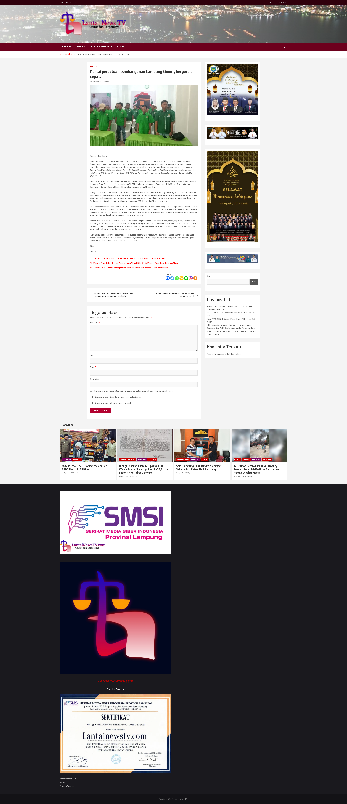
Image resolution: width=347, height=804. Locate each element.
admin (106, 81)
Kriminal (131, 459)
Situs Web (94, 379)
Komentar (95, 322)
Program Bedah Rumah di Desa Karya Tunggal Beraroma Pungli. (174, 294)
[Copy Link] (181, 278)
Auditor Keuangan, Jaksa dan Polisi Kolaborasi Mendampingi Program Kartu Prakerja (113, 294)
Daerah (123, 459)
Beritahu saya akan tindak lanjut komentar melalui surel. (116, 397)
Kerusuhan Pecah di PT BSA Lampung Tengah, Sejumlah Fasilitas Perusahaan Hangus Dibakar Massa (257, 469)
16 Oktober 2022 (96, 81)
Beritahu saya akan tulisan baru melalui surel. (111, 403)
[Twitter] (172, 278)
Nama (93, 355)
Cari (208, 276)
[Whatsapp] (177, 278)
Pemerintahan (183, 459)
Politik (93, 66)
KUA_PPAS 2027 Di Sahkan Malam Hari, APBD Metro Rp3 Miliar (85, 467)
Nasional (81, 46)
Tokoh (204, 459)
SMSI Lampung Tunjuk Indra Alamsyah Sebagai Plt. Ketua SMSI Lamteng (198, 467)
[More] (195, 278)
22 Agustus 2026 (68, 473)
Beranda (66, 46)
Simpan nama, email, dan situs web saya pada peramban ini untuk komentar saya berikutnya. (133, 391)
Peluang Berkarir (67, 786)
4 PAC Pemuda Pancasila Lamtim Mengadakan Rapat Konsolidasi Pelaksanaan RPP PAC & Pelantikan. (129, 268)
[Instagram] (191, 278)
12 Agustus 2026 (240, 476)
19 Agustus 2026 (125, 476)
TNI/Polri (77, 459)
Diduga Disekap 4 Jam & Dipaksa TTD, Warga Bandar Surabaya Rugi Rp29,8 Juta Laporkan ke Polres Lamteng (143, 469)
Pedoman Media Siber (101, 46)
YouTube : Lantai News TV (277, 2)
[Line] (186, 278)
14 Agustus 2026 (182, 473)
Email (93, 367)
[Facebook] (168, 278)
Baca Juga (68, 424)
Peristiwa (66, 459)
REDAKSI (121, 46)
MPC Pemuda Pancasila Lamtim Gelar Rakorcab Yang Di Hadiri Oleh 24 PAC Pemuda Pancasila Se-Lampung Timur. (134, 263)
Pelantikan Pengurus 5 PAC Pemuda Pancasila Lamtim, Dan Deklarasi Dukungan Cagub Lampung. (128, 258)
